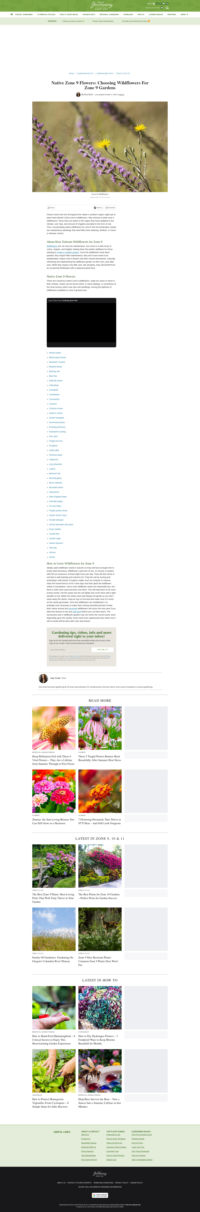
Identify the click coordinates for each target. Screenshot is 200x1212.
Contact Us (85, 1139)
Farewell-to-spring (57, 432)
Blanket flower (55, 367)
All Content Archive (89, 1160)
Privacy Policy (121, 1183)
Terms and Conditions (103, 1183)
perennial (73, 608)
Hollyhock (53, 459)
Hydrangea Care (113, 1135)
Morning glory (55, 478)
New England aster (58, 497)
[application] (81, 322)
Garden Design (156, 14)
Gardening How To (85, 73)
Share (52, 208)
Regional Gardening (109, 14)
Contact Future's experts (79, 1183)
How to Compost (138, 1156)
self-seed (77, 612)
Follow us (100, 208)
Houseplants (89, 14)
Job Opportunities (88, 1156)
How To (141, 14)
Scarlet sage (55, 538)
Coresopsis (54, 399)
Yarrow (52, 552)
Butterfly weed (55, 380)
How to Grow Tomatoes (116, 1139)
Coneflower (54, 394)
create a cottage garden (68, 252)
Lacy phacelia (55, 464)
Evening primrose (57, 427)
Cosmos (53, 404)
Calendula (53, 385)
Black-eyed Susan (57, 357)
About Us (85, 1135)
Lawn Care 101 (138, 1147)
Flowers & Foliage (46, 14)
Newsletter (111, 208)
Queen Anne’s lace (58, 515)
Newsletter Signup (88, 1143)
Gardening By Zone (105, 73)
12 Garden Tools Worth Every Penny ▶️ (136, 21)
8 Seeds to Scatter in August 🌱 (73, 21)
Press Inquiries (87, 1151)
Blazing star (54, 371)
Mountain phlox (56, 487)
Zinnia (52, 557)
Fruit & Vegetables (69, 14)
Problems (128, 14)
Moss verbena (55, 483)
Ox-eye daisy (55, 506)
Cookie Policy (136, 1183)
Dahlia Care (111, 1160)
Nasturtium (54, 492)
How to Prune (137, 1143)
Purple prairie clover (58, 510)
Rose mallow (55, 529)
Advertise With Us (88, 1147)
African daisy (55, 353)
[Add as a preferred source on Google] (100, 1195)
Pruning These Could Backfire (103, 21)
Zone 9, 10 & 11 (123, 73)
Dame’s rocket (55, 413)
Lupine (52, 469)
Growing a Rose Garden (116, 1147)
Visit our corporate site (133, 1205)
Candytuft (53, 390)
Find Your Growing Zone (142, 1135)
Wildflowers (52, 246)
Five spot (53, 436)
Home (71, 73)
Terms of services (74, 656)
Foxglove (53, 445)
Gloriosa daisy (55, 455)
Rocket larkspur (56, 520)
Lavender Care (112, 1151)
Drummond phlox (57, 422)
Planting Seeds (138, 1139)
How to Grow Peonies (115, 1156)
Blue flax (53, 376)
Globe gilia (54, 450)
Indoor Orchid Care (114, 1143)
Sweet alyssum (56, 543)
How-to (121, 95)
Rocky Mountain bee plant (61, 524)
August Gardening (24, 14)
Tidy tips (53, 548)
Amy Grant (88, 95)
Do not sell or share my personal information (100, 1187)
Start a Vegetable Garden (142, 1160)
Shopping (171, 14)
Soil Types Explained (140, 1151)
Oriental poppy (56, 501)
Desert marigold (56, 418)
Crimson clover (56, 408)
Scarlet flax (54, 534)
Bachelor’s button (57, 362)
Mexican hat (54, 473)
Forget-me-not (55, 441)
